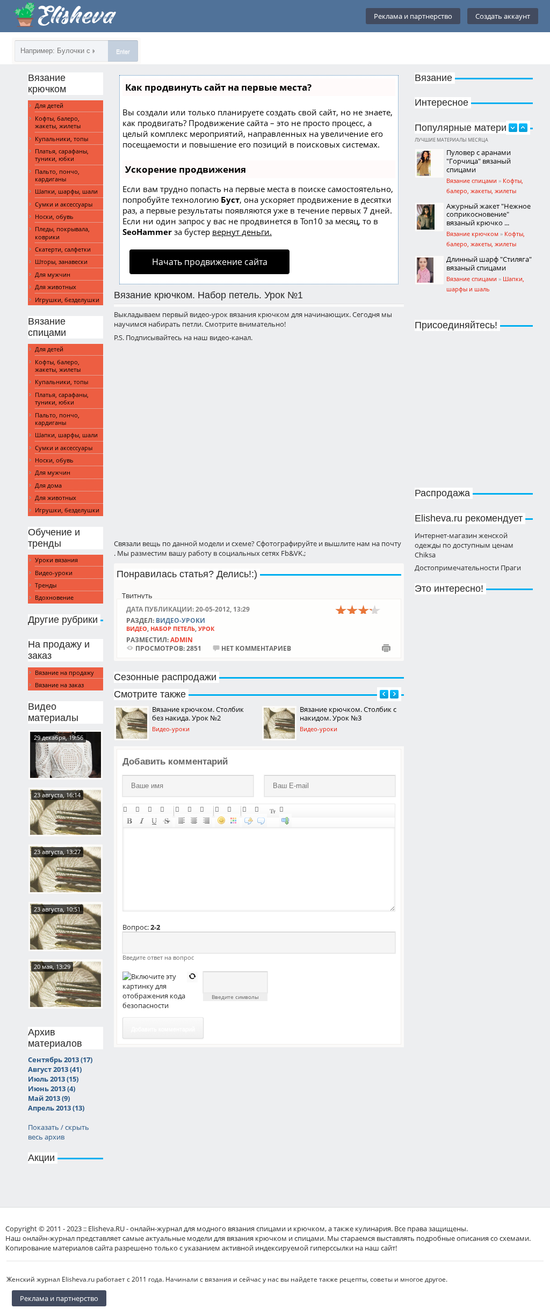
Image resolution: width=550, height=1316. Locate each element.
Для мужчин (52, 274)
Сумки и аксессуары (63, 204)
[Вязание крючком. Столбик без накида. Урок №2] (65, 812)
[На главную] (65, 16)
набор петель (172, 628)
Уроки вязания (56, 560)
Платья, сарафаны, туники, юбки (62, 155)
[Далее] (394, 694)
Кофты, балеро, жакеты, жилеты (58, 122)
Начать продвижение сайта (209, 262)
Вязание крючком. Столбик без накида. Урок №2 (198, 713)
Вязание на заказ (59, 685)
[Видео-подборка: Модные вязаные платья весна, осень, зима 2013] (65, 755)
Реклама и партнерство (413, 16)
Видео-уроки (54, 573)
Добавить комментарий (163, 1028)
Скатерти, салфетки (63, 249)
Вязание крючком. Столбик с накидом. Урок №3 (348, 713)
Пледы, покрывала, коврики (62, 232)
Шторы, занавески (61, 262)
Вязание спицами (471, 181)
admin (181, 639)
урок (206, 628)
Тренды (45, 585)
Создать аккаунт (502, 16)
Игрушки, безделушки (67, 300)
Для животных (55, 287)
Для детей (49, 105)
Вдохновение (54, 597)
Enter (123, 51)
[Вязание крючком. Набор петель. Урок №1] (65, 984)
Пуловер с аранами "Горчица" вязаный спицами (478, 161)
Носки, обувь (54, 216)
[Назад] (384, 694)
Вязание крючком (472, 234)
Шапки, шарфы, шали (66, 191)
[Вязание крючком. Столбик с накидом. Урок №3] (65, 869)
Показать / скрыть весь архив (58, 1132)
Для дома (48, 485)
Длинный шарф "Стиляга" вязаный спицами (489, 263)
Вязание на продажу (64, 672)
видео (136, 628)
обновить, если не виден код (192, 977)
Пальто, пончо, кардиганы (57, 175)
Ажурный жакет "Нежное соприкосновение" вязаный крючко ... (488, 214)
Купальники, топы (61, 139)
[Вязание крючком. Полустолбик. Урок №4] (65, 926)
